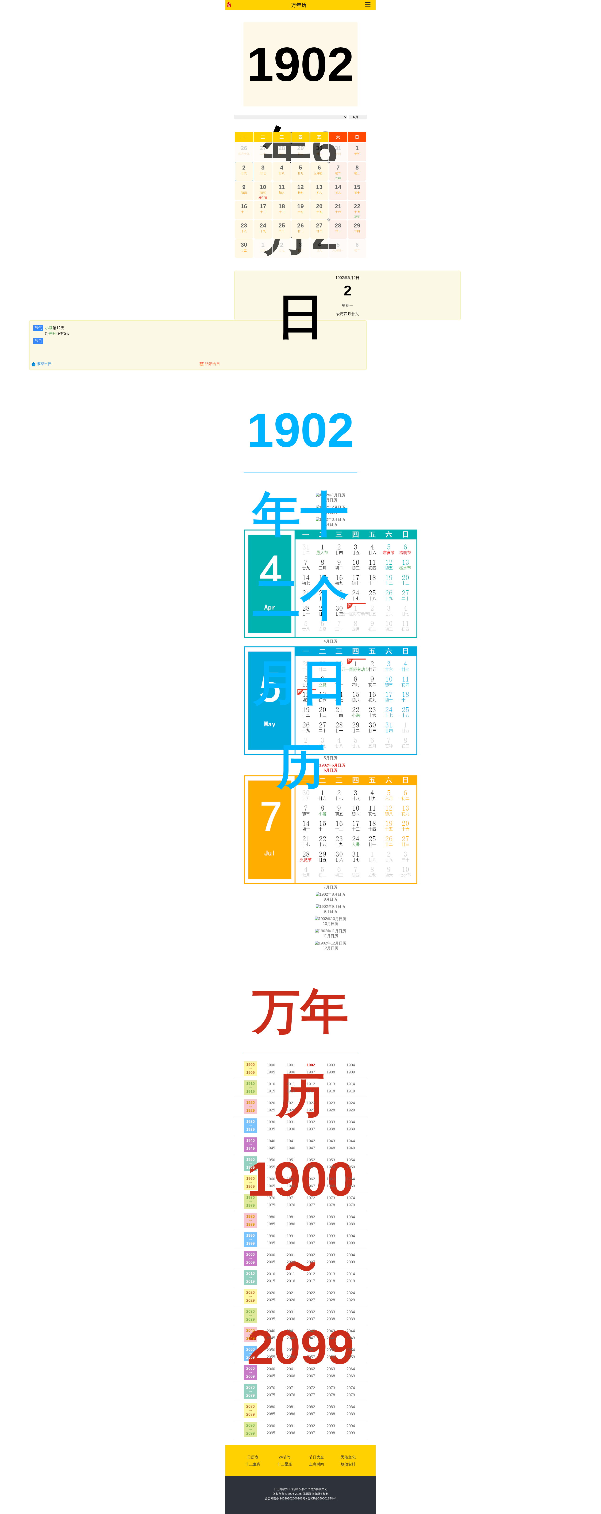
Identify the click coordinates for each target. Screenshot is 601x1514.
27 (263, 148)
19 (300, 206)
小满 (49, 328)
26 (244, 148)
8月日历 (330, 899)
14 (338, 187)
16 (244, 206)
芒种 (338, 178)
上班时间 (316, 1464)
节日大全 (316, 1457)
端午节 (263, 197)
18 (281, 206)
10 (263, 187)
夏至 (357, 217)
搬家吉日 (44, 364)
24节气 (284, 1457)
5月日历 (330, 758)
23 (244, 225)
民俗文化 (348, 1457)
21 (338, 206)
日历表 (252, 1457)
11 (281, 187)
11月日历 (330, 936)
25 (281, 225)
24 (263, 225)
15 (357, 187)
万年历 (299, 5)
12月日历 (330, 948)
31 (338, 148)
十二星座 (284, 1464)
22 (357, 206)
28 (281, 148)
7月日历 (330, 887)
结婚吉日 (212, 364)
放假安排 (348, 1464)
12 (300, 187)
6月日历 (330, 770)
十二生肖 (252, 1464)
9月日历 (330, 912)
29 (300, 148)
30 (319, 148)
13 (319, 187)
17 (263, 206)
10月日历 (330, 924)
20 (319, 206)
